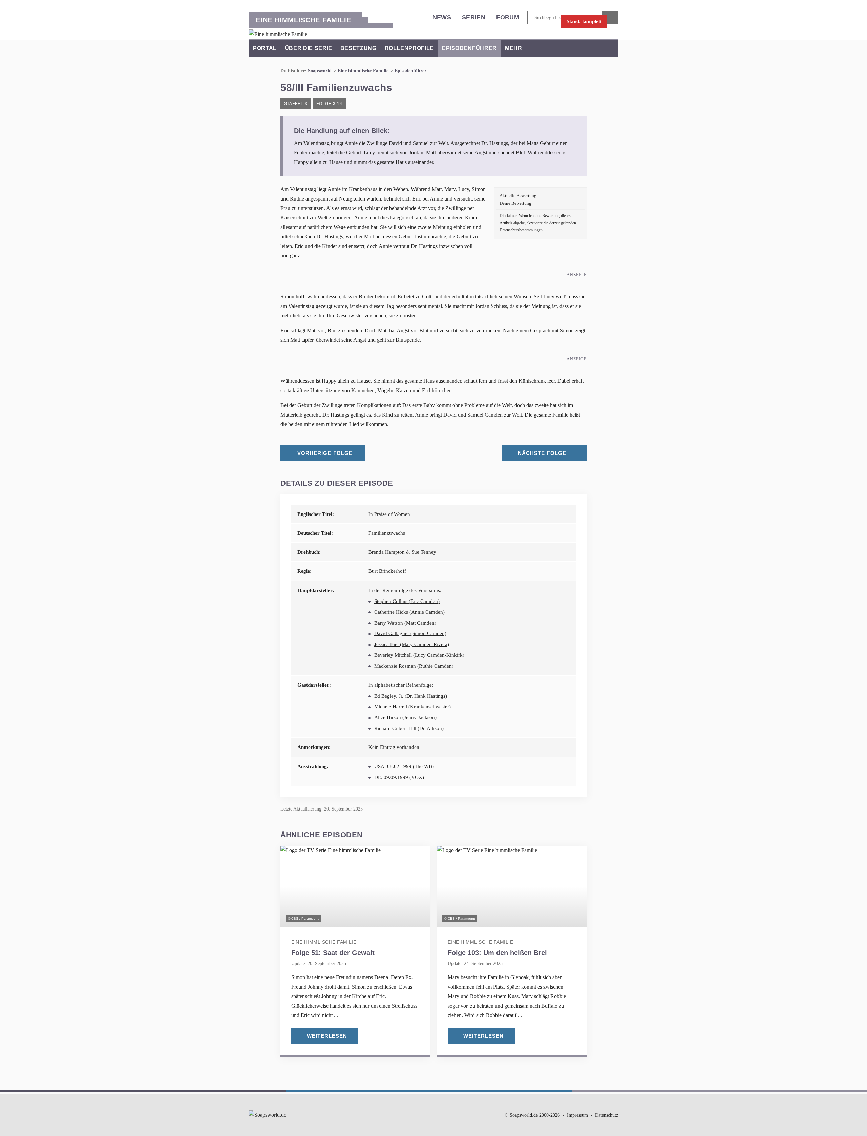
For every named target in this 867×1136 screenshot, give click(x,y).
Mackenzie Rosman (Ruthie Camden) (413, 666)
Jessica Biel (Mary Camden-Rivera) (411, 644)
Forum (507, 17)
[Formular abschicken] (610, 17)
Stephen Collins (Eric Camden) (407, 601)
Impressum (577, 1115)
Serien (473, 17)
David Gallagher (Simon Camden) (410, 633)
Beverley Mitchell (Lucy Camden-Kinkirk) (419, 655)
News (441, 17)
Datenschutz (606, 1115)
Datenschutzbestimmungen (521, 230)
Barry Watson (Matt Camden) (405, 623)
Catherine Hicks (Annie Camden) (409, 612)
